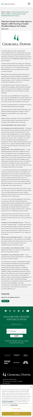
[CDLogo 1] (16, 374)
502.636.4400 (6, 383)
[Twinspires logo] (16, 362)
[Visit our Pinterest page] (18, 311)
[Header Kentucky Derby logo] (8, 3)
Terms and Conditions (8, 401)
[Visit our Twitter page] (10, 311)
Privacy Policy (14, 405)
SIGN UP (5, 301)
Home (3, 12)
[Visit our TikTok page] (23, 311)
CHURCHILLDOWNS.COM (9, 379)
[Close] (31, 387)
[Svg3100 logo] (25, 362)
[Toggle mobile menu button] (29, 3)
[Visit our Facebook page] (5, 311)
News (8, 12)
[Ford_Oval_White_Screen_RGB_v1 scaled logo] (25, 355)
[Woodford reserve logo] (7, 355)
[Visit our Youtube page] (27, 311)
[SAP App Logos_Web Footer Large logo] (7, 362)
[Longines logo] (16, 355)
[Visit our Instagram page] (14, 311)
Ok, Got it (16, 413)
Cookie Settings (16, 408)
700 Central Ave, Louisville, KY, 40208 (12, 381)
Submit (16, 336)
